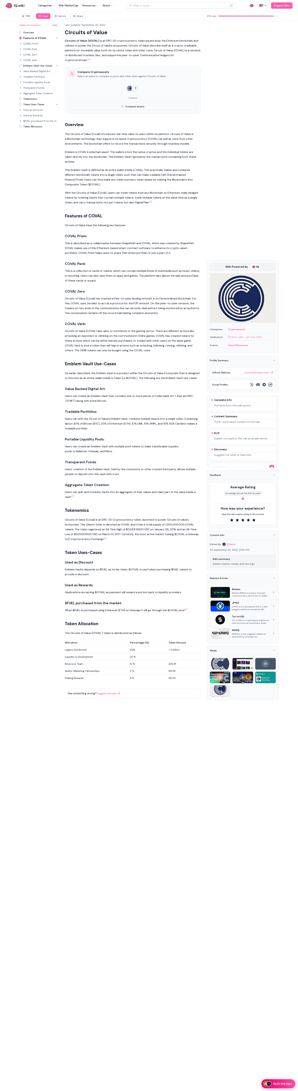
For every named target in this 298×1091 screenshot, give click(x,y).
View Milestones (238, 345)
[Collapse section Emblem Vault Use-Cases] (57, 65)
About (106, 5)
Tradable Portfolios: (34, 76)
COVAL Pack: (30, 49)
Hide (55, 25)
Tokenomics (30, 98)
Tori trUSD (238, 616)
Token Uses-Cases (33, 104)
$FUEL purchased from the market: (41, 121)
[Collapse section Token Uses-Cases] (57, 104)
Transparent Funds (33, 87)
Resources (89, 5)
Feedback (215, 475)
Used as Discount (33, 109)
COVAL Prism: (30, 43)
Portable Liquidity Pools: (37, 82)
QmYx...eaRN (238, 337)
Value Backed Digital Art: (37, 71)
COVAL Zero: (30, 54)
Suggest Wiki (282, 5)
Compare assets (134, 106)
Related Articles (219, 578)
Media (213, 650)
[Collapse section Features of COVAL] (57, 38)
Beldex (236, 589)
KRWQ (235, 630)
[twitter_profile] (252, 385)
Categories (45, 5)
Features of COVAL (34, 38)
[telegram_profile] (264, 385)
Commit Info (217, 535)
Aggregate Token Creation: (38, 93)
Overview (28, 32)
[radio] (231, 520)
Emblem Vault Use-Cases (37, 65)
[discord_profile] (258, 385)
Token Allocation (32, 126)
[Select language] (263, 5)
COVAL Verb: (30, 60)
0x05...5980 (256, 337)
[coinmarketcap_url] (270, 385)
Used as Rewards (33, 115)
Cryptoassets (236, 329)
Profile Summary (219, 360)
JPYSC (235, 602)
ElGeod (231, 544)
